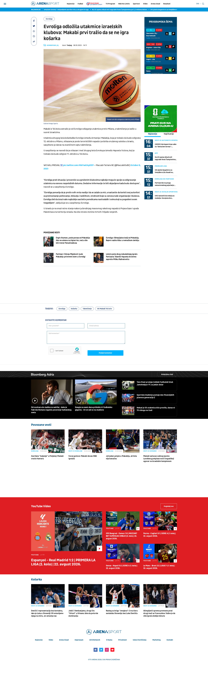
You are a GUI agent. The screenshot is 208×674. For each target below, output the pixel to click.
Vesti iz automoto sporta (166, 140)
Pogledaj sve (167, 374)
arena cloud (64, 640)
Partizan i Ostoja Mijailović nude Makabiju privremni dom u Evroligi (70, 255)
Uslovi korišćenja (139, 640)
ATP (156, 153)
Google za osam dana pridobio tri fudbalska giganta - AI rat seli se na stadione (93, 408)
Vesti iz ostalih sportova (166, 192)
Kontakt (170, 640)
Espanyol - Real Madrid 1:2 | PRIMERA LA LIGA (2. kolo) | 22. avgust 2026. (63, 562)
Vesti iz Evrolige (75, 451)
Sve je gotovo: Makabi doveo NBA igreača (82, 457)
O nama (109, 640)
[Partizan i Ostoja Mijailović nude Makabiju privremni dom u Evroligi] (49, 258)
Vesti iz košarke (150, 451)
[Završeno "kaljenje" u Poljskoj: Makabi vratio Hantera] (48, 441)
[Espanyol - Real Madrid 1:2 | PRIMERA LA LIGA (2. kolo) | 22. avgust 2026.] (66, 531)
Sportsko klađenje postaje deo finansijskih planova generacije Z (155, 396)
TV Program (110, 4)
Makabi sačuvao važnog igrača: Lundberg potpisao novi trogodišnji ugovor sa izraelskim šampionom (158, 459)
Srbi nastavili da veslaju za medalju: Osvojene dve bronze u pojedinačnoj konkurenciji (164, 197)
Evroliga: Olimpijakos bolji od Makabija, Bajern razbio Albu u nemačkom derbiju (122, 239)
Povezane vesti (52, 232)
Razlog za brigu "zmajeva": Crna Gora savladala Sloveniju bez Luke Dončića (122, 612)
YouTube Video (41, 506)
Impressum (79, 640)
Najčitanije (169, 134)
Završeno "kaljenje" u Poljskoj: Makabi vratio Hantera (47, 457)
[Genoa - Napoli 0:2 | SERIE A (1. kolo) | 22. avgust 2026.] (123, 553)
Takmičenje (87, 309)
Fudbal (80, 4)
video (51, 640)
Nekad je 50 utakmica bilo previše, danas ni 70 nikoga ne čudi (156, 409)
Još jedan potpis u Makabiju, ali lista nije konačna (121, 457)
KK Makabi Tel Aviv (104, 309)
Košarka (74, 309)
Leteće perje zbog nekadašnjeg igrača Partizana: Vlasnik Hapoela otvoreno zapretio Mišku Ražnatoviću (121, 257)
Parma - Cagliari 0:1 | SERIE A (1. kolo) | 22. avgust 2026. (159, 534)
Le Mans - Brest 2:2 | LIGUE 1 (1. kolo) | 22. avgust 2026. (159, 567)
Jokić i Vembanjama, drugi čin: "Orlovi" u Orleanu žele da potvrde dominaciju (83, 613)
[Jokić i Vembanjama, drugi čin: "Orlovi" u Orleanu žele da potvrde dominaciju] (85, 596)
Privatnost (122, 640)
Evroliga (49, 19)
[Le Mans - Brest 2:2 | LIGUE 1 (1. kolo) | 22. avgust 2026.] (160, 553)
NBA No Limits (124, 4)
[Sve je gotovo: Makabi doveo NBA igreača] (85, 441)
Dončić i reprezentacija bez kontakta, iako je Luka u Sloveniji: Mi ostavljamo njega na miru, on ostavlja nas (47, 613)
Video (145, 4)
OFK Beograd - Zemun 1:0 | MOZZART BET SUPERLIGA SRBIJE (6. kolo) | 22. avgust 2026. (121, 536)
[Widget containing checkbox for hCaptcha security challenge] (64, 350)
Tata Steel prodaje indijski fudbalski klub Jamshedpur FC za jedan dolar (155, 383)
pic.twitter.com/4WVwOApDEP (78, 165)
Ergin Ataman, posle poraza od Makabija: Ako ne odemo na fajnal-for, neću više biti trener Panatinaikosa (73, 240)
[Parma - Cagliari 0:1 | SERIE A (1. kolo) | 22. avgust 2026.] (160, 520)
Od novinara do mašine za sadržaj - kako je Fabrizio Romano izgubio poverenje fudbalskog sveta (51, 410)
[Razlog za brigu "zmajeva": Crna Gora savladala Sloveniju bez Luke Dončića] (123, 596)
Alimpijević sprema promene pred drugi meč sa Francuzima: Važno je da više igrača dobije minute (159, 613)
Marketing (156, 640)
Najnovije (70, 4)
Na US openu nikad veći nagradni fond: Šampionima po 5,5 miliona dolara (100, 10)
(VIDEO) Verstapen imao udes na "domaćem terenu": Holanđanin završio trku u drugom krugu (165, 145)
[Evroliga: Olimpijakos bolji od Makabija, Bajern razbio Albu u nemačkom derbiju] (99, 242)
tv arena (93, 660)
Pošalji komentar (105, 353)
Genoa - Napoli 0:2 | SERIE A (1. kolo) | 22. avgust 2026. (121, 567)
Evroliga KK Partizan (164, 179)
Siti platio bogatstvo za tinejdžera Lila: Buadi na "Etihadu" (153, 10)
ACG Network (94, 640)
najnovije (39, 640)
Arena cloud (155, 4)
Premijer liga (161, 166)
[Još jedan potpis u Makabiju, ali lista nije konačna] (123, 441)
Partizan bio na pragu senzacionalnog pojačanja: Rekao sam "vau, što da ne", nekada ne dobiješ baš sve (165, 184)
